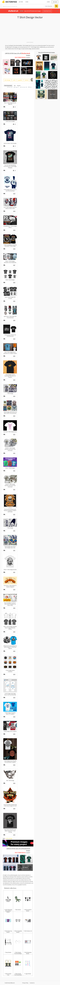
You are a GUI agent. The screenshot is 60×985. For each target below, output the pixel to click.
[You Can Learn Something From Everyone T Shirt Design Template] (10, 157)
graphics (20, 80)
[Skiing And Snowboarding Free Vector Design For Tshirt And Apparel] (10, 640)
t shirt (14, 80)
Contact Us (32, 983)
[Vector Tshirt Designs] (10, 274)
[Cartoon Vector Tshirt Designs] (10, 135)
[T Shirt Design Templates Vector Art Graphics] (10, 706)
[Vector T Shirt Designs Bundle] (10, 561)
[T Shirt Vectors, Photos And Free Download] (10, 329)
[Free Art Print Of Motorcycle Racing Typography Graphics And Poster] (10, 501)
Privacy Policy (25, 983)
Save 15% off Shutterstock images (46, 52)
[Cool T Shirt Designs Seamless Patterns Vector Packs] (10, 202)
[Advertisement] (30, 31)
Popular (18, 85)
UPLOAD (55, 2)
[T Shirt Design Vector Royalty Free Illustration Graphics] (10, 749)
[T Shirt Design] (10, 388)
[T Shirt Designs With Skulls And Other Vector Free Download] (10, 405)
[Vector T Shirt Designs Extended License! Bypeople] (10, 256)
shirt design (7, 80)
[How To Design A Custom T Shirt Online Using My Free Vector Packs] (10, 598)
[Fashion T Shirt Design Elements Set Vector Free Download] (10, 443)
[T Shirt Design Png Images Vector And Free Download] (10, 685)
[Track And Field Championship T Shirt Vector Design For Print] (10, 795)
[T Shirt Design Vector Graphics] (10, 725)
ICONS (26, 2)
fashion (27, 80)
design (10, 838)
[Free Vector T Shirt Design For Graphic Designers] (10, 580)
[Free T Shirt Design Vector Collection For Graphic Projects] (10, 347)
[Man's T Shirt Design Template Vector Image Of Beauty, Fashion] (10, 618)
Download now (47, 11)
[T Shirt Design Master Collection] (10, 662)
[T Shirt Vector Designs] (10, 115)
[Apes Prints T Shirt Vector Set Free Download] (10, 310)
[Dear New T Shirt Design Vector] (10, 425)
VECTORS (21, 2)
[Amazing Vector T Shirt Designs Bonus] (10, 220)
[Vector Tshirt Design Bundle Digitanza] (10, 97)
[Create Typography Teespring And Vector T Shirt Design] (10, 239)
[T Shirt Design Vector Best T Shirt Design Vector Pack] (10, 540)
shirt (7, 838)
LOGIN (48, 2)
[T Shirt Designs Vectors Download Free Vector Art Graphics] (10, 366)
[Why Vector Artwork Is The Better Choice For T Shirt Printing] (10, 820)
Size (15, 85)
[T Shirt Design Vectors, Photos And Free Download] (10, 181)
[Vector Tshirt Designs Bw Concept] (10, 291)
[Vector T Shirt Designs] (10, 462)
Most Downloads (8, 85)
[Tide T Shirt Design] (10, 774)
